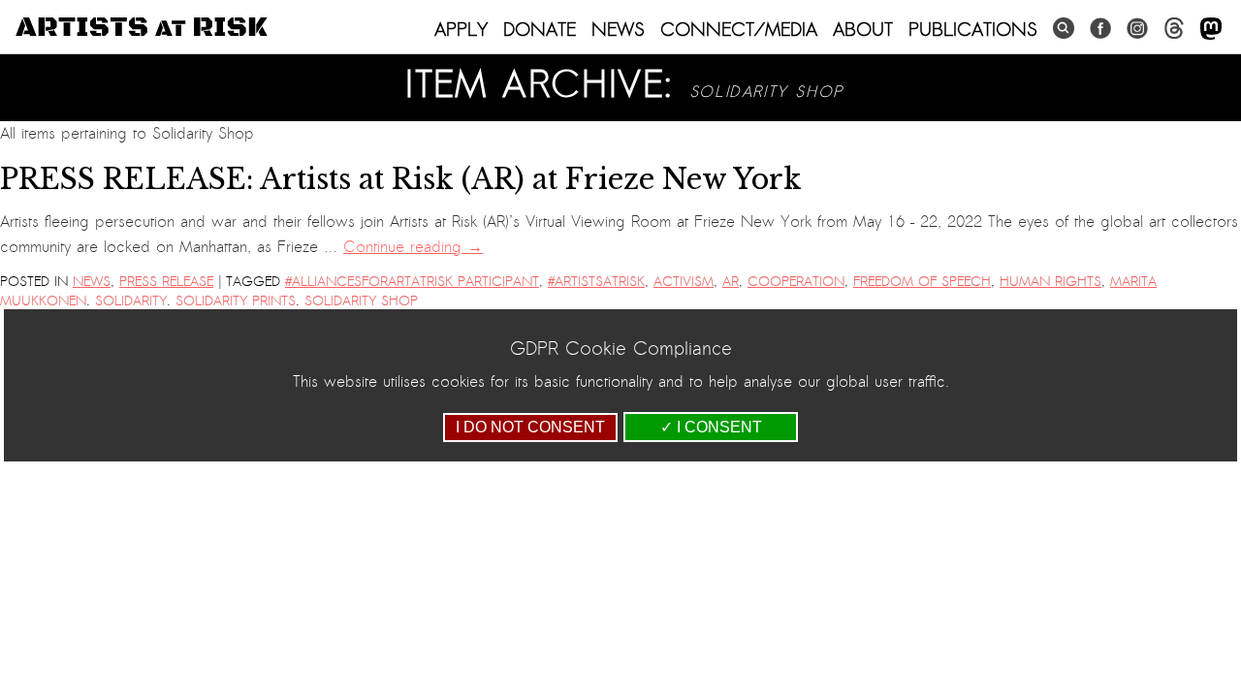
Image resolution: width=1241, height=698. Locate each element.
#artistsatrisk (596, 281)
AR (730, 281)
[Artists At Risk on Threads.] (1174, 29)
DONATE (539, 29)
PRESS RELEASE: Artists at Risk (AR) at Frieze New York (401, 179)
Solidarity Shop (361, 301)
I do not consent (530, 427)
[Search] (1063, 29)
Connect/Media (738, 29)
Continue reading (413, 247)
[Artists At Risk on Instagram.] (1137, 29)
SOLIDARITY (131, 301)
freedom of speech (922, 281)
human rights (1050, 281)
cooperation (796, 281)
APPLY (461, 29)
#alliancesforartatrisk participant (412, 281)
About (863, 29)
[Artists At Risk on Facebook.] (1100, 29)
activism (683, 281)
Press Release (166, 281)
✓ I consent (711, 427)
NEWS (618, 29)
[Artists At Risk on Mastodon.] (1210, 30)
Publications (972, 29)
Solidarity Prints (235, 301)
